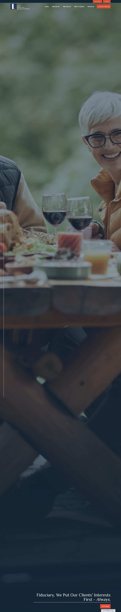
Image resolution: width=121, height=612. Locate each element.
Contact (107, 1)
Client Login (97, 1)
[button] (46, 6)
